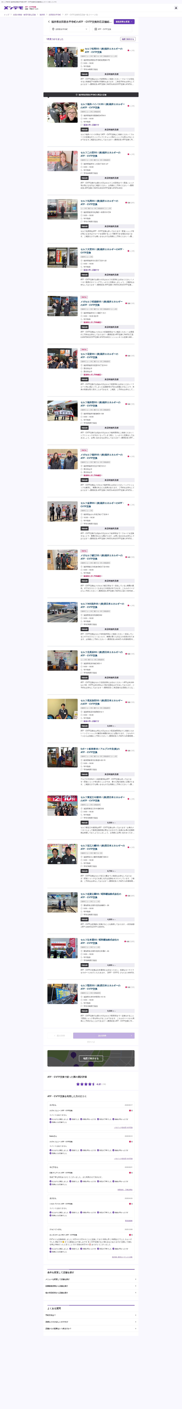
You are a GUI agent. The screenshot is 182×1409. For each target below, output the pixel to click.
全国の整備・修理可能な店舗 (24, 14)
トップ (6, 14)
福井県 (42, 14)
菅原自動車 (128, 1221)
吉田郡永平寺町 (55, 14)
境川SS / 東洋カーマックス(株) (122, 1257)
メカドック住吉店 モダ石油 (123, 1127)
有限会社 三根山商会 (125, 1189)
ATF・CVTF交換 (104, 29)
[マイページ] (176, 8)
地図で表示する (128, 39)
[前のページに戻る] (48, 21)
